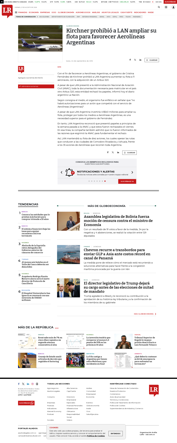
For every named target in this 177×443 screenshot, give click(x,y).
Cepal (115, 17)
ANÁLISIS (96, 12)
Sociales (50, 420)
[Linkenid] (29, 384)
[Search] (159, 7)
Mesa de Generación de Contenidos (124, 388)
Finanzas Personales (74, 406)
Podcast (50, 414)
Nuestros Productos (117, 391)
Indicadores (51, 408)
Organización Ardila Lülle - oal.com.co (148, 433)
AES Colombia (44, 17)
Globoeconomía (92, 406)
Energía (41, 335)
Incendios (136, 17)
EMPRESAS (45, 12)
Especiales (71, 403)
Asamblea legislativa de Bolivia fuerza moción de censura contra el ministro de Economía (118, 220)
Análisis (89, 388)
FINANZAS (22, 12)
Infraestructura (72, 408)
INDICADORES (140, 12)
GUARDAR (153, 60)
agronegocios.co (45, 433)
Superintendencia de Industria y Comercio (126, 408)
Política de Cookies (96, 436)
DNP (78, 17)
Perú (121, 17)
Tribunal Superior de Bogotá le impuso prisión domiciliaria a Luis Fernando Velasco (145, 341)
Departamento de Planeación (63, 17)
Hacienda (25, 242)
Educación (26, 290)
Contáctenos (115, 394)
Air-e (108, 17)
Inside (88, 408)
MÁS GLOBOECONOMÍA (144, 314)
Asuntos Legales (53, 391)
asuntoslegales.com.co (27, 433)
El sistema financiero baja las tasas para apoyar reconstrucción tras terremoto (36, 232)
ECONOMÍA (34, 12)
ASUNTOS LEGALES (110, 12)
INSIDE (151, 12)
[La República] (7, 11)
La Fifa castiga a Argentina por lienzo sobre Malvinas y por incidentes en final (96, 360)
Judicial (137, 335)
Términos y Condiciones (119, 400)
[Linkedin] (140, 60)
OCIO (54, 12)
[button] (61, 172)
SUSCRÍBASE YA (127, 181)
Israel (102, 17)
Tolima (128, 17)
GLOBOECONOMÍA (66, 12)
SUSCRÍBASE (170, 2)
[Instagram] (33, 384)
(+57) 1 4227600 (24, 395)
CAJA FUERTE (126, 12)
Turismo (25, 259)
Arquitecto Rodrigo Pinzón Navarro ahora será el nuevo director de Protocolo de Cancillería (35, 280)
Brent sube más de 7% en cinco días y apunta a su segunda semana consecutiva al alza (50, 341)
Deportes (90, 354)
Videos (69, 420)
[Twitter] (135, 60)
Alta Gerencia (72, 388)
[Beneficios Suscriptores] (166, 7)
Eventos (89, 403)
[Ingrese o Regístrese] (173, 7)
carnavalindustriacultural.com (29, 436)
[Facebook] (130, 60)
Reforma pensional (89, 17)
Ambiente (138, 354)
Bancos (25, 212)
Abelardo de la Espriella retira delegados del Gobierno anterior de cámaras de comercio (33, 249)
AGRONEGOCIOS (83, 12)
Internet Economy (54, 411)
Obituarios (71, 411)
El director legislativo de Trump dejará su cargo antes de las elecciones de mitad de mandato (119, 287)
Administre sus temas (29, 86)
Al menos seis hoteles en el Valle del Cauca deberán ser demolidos (35, 264)
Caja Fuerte (71, 391)
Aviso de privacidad (117, 397)
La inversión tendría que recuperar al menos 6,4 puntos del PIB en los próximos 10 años (98, 341)
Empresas (51, 403)
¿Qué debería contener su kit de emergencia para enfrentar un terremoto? (145, 360)
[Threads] (38, 384)
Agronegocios (52, 388)
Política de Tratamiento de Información (125, 403)
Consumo (51, 397)
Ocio (88, 411)
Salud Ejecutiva (92, 414)
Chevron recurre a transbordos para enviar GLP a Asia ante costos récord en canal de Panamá (117, 254)
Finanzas (50, 406)
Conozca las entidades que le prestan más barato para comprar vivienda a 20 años (36, 216)
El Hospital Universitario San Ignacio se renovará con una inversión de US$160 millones (36, 296)
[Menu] (16, 12)
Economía (90, 397)
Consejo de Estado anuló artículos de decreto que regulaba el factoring (50, 359)
